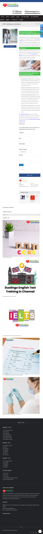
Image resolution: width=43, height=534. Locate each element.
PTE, (26, 119)
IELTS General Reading (7, 436)
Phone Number (22, 143)
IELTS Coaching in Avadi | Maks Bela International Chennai (12, 335)
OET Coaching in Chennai (7, 445)
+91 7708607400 (17, 11)
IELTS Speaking (6, 433)
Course (31, 184)
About (8, 19)
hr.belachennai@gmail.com (32, 11)
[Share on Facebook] (20, 169)
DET (19, 16)
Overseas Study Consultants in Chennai (10, 477)
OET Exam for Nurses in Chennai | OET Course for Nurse (12, 414)
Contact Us (14, 19)
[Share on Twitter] (23, 169)
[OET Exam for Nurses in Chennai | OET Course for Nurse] (21, 395)
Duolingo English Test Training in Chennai (9, 296)
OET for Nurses (6, 454)
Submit (21, 164)
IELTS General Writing (7, 434)
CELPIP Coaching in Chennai (8, 479)
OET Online (5, 447)
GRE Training (5, 474)
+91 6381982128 (17, 13)
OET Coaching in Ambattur (24, 114)
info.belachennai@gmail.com (32, 13)
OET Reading (5, 451)
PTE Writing (5, 467)
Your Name (21, 132)
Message (21, 155)
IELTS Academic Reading (7, 439)
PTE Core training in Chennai (7, 257)
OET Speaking (5, 450)
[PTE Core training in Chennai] (21, 238)
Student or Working (23, 149)
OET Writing (5, 453)
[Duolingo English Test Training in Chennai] (21, 277)
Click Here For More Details (10, 46)
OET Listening (5, 448)
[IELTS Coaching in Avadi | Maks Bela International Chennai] (21, 317)
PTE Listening (5, 462)
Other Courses (26, 16)
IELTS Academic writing (7, 437)
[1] (40, 531)
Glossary (21, 19)
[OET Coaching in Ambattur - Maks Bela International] (10, 5)
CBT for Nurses (27, 196)
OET (3, 16)
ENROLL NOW (29, 175)
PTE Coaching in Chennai (7, 460)
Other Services (35, 16)
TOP (21, 527)
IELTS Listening (6, 431)
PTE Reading (5, 465)
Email (20, 138)
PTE (8, 16)
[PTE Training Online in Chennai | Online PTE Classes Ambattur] (21, 356)
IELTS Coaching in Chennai (8, 430)
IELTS (13, 16)
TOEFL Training (6, 476)
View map (26, 186)
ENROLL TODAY (21, 422)
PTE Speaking (5, 464)
